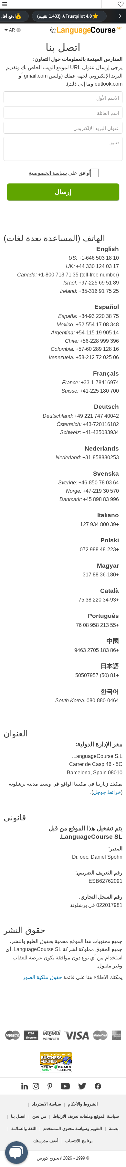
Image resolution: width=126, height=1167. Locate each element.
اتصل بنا (18, 1116)
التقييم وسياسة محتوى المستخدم (72, 1128)
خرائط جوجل (107, 792)
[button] (4, 4)
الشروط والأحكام (83, 1104)
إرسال (63, 192)
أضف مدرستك (45, 1140)
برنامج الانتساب (79, 1140)
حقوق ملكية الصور (42, 977)
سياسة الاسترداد (46, 1104)
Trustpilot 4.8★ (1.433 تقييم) (64, 16)
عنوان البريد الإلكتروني (95, 128)
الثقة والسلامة (24, 1128)
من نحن (39, 1116)
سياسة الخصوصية (48, 173)
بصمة (114, 1128)
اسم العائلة (107, 113)
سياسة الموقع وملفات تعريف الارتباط (86, 1116)
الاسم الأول (107, 98)
